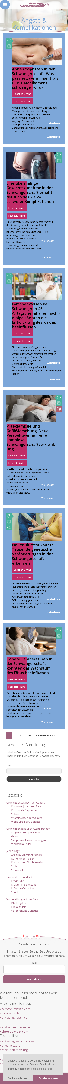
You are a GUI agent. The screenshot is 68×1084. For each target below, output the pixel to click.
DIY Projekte (18, 903)
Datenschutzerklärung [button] (39, 1068)
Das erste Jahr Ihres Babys (27, 806)
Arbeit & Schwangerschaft (26, 854)
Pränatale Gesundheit (19, 877)
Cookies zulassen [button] (48, 1078)
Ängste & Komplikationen (26, 832)
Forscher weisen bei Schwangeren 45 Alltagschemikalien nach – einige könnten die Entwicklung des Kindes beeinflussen (36, 315)
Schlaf (14, 866)
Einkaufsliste (18, 907)
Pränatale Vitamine (22, 888)
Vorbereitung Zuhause (24, 910)
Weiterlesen (53, 123)
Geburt (15, 836)
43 (30, 735)
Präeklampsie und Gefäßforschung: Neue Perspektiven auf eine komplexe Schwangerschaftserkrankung (30, 437)
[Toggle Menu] (5, 4)
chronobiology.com (14, 1031)
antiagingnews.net (14, 1017)
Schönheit (17, 870)
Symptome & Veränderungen (28, 840)
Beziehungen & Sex (22, 858)
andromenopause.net (16, 1027)
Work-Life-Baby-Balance (25, 821)
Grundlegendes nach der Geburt (25, 802)
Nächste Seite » (45, 735)
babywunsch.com (13, 1013)
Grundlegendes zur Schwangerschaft (28, 828)
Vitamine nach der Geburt (26, 818)
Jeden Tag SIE (14, 851)
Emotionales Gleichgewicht (27, 862)
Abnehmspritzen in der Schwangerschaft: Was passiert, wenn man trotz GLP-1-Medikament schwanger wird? (35, 78)
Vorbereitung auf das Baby (22, 899)
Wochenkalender (21, 844)
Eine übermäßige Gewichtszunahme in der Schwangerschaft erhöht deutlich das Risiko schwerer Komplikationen (30, 192)
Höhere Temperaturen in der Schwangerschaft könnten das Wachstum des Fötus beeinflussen (29, 665)
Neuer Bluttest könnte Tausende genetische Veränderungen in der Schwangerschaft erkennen (33, 554)
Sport (14, 892)
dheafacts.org (11, 1045)
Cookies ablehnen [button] (18, 1078)
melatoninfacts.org (14, 1050)
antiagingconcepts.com (17, 1041)
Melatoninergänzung (24, 884)
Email (9, 765)
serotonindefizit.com (15, 1009)
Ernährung (17, 881)
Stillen (15, 814)
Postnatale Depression (24, 810)
